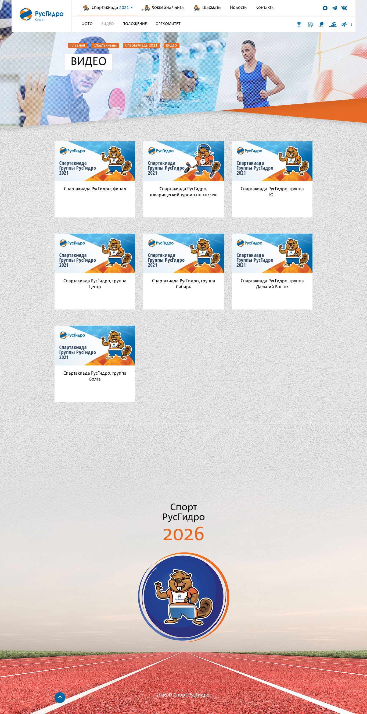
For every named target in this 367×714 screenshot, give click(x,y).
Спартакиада (110, 8)
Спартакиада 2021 (141, 45)
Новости (238, 8)
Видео (171, 45)
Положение (135, 24)
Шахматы (211, 8)
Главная (77, 45)
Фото (87, 24)
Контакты (265, 8)
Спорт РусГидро (191, 695)
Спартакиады (105, 45)
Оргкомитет (168, 24)
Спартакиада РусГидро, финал (95, 189)
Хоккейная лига (168, 8)
